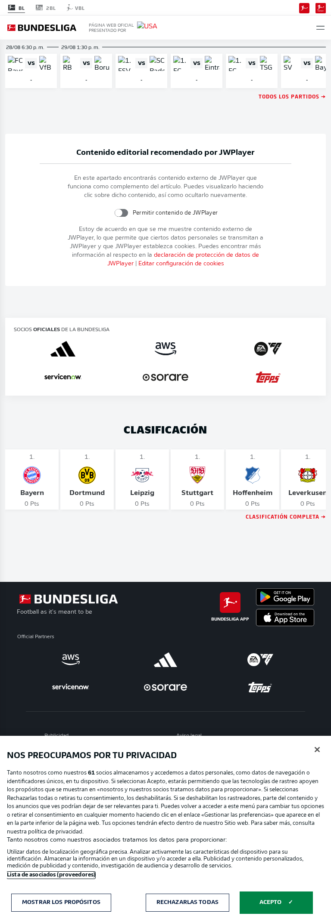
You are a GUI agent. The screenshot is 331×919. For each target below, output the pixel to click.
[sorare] (165, 377)
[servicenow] (62, 377)
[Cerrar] (317, 749)
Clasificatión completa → (286, 516)
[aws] (165, 349)
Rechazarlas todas (187, 902)
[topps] (268, 377)
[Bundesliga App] (304, 7)
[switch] (121, 213)
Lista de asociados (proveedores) (51, 875)
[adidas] (62, 349)
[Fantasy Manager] (320, 7)
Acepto (270, 902)
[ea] (268, 349)
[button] (320, 27)
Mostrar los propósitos (61, 902)
